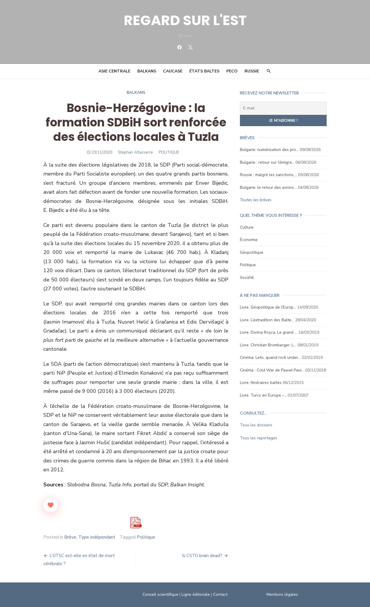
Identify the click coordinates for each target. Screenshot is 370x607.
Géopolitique (251, 252)
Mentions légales (282, 594)
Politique (146, 537)
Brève (70, 537)
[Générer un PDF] (136, 522)
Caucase (172, 71)
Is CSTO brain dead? (202, 556)
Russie (252, 71)
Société (247, 277)
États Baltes (204, 71)
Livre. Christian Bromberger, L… (268, 345)
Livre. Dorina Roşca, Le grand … (268, 332)
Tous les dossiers (256, 425)
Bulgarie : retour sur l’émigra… (267, 162)
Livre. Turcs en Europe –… (263, 395)
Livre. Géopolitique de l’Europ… (268, 307)
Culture (247, 227)
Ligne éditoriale (196, 594)
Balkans (146, 71)
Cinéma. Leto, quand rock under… (270, 357)
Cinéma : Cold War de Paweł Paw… (272, 370)
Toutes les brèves (255, 200)
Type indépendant (96, 537)
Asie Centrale (114, 71)
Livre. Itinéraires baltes (261, 382)
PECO (232, 71)
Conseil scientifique (160, 594)
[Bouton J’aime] (50, 505)
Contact (220, 594)
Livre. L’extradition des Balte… (267, 320)
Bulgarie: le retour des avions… (268, 187)
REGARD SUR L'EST (185, 20)
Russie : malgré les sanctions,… (268, 175)
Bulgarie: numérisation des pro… (269, 149)
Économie (249, 239)
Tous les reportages (258, 438)
